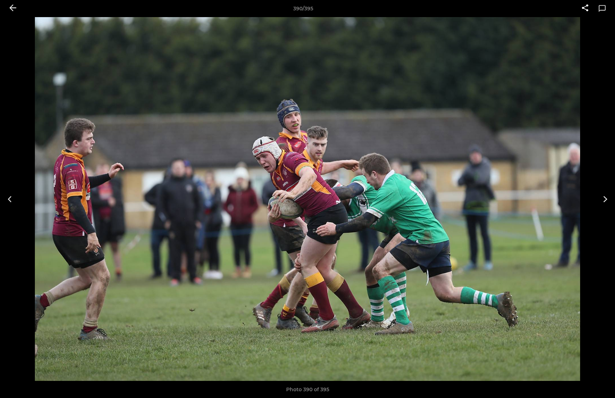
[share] (585, 9)
